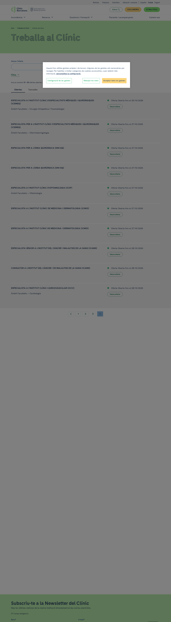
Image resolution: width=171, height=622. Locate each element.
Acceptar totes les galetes (114, 81)
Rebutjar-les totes (91, 81)
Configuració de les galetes (59, 81)
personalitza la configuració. (68, 74)
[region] (86, 75)
